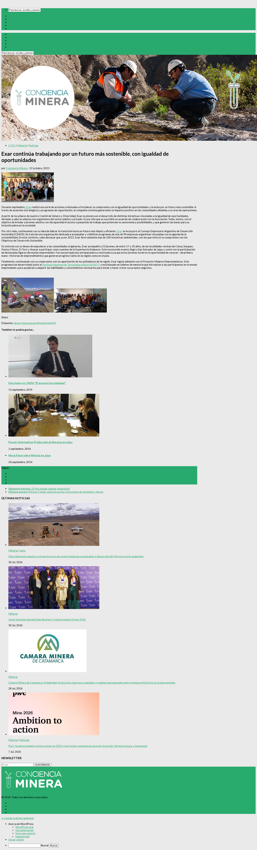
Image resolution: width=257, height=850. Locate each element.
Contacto (13, 28)
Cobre (12, 22)
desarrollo (20, 323)
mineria (45, 323)
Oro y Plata (15, 19)
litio (39, 323)
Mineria (22, 145)
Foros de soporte (25, 833)
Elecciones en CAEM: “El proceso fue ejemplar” (37, 383)
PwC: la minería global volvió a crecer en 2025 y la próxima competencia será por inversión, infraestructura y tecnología (77, 745)
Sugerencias (22, 836)
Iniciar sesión (16, 839)
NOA (53, 323)
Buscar (45, 845)
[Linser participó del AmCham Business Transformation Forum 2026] (53, 608)
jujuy (34, 323)
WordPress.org (24, 827)
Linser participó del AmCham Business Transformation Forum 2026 (47, 619)
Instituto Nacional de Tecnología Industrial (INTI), (71, 264)
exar (28, 323)
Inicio (11, 16)
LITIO (11, 145)
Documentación (24, 830)
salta (22, 550)
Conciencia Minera (17, 168)
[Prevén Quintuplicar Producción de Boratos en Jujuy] (53, 435)
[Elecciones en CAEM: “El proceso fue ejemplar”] (50, 376)
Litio (11, 25)
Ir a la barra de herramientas (17, 818)
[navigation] (128, 834)
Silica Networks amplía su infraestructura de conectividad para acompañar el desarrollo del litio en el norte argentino (76, 556)
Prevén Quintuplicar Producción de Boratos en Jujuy (40, 442)
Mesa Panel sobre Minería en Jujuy (29, 455)
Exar (28, 207)
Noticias (33, 145)
